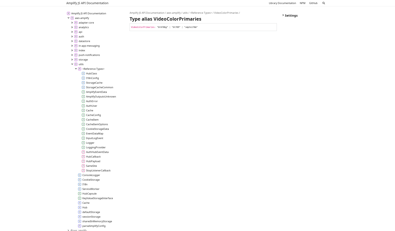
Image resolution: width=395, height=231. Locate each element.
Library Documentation (282, 3)
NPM (303, 3)
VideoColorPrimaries (226, 12)
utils (185, 12)
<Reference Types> (201, 12)
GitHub (313, 3)
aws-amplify (174, 12)
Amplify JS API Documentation (87, 3)
